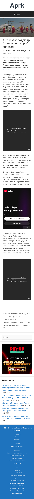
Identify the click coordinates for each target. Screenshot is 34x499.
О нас (17, 437)
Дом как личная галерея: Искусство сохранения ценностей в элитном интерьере (16, 397)
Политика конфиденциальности (17, 453)
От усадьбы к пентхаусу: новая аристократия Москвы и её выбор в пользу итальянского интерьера (16, 387)
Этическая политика (17, 446)
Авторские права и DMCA (17, 483)
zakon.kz (6, 70)
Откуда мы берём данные (17, 475)
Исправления (17, 478)
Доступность (17, 463)
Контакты (17, 439)
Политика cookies (17, 458)
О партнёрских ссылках (17, 488)
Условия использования (17, 455)
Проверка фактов (17, 493)
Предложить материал (17, 480)
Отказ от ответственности (17, 460)
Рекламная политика (17, 485)
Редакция (17, 470)
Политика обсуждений (17, 491)
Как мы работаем (17, 472)
